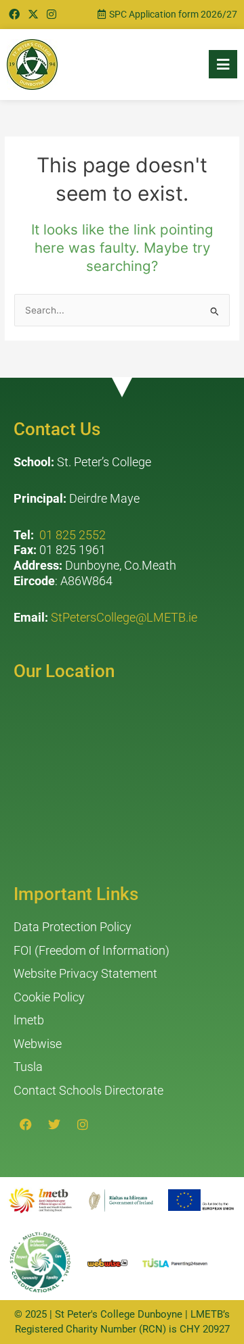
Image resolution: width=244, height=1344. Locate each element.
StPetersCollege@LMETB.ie (124, 617)
